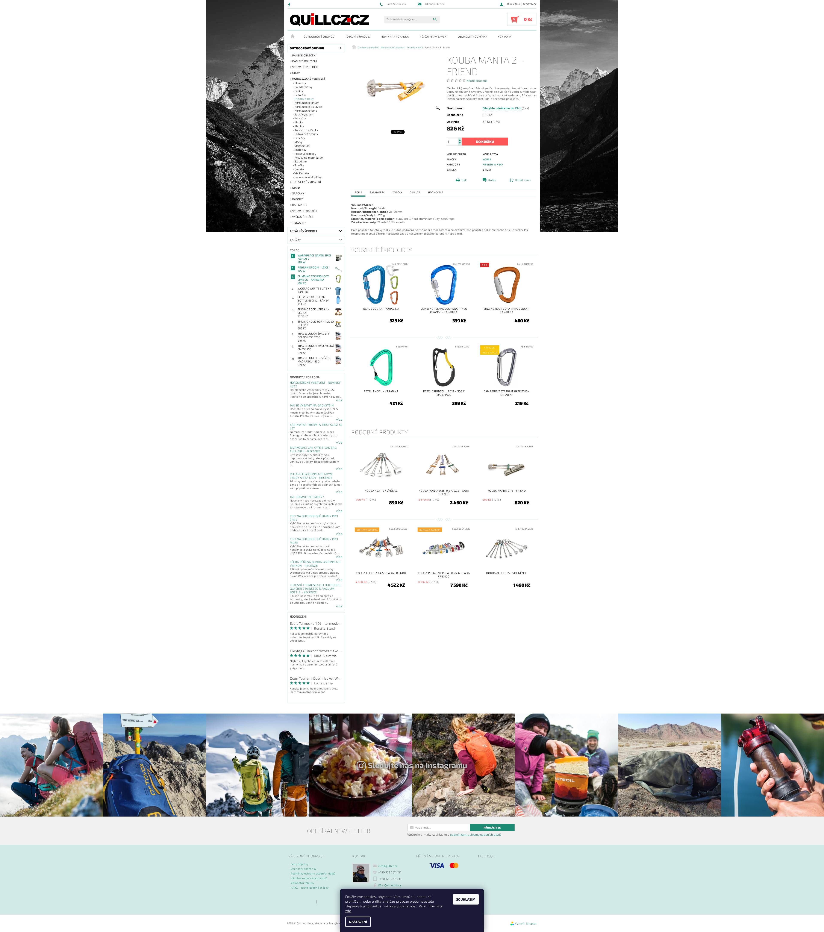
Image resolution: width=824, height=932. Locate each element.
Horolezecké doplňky (308, 177)
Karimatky (299, 205)
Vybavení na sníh (304, 211)
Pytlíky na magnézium (308, 157)
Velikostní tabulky (302, 883)
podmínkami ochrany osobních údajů (476, 834)
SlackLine (300, 161)
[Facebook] (290, 4)
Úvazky (299, 169)
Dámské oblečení (304, 61)
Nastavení (358, 922)
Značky (295, 239)
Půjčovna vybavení (433, 36)
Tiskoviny (299, 222)
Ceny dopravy (300, 864)
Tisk (464, 180)
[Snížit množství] (460, 143)
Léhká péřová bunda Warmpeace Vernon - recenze (315, 563)
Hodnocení (435, 192)
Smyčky (299, 165)
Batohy (297, 199)
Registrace (529, 4)
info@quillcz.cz (388, 866)
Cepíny (298, 91)
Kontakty (505, 36)
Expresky (300, 95)
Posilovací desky (305, 153)
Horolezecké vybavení (308, 78)
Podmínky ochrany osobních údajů (313, 873)
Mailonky (300, 149)
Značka (397, 192)
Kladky (298, 122)
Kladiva (299, 126)
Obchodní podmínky (472, 36)
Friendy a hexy (304, 98)
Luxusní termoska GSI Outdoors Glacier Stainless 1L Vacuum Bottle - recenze (315, 588)
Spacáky (298, 193)
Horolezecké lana (305, 110)
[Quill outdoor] (329, 19)
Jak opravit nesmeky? (307, 497)
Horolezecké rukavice (308, 106)
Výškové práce (303, 216)
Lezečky (299, 138)
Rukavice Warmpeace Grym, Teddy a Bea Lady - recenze (311, 475)
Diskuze (415, 192)
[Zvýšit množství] (460, 140)
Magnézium (302, 145)
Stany (296, 187)
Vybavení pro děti (305, 67)
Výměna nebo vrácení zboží (309, 878)
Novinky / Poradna (395, 36)
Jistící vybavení (304, 114)
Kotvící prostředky (306, 130)
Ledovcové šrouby (306, 134)
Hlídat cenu (523, 180)
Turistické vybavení (306, 181)
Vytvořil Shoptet (525, 923)
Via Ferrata (301, 173)
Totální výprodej (357, 36)
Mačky (298, 142)
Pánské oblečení (304, 55)
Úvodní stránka (293, 36)
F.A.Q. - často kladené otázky (310, 887)
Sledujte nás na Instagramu (417, 765)
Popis (358, 192)
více (339, 400)
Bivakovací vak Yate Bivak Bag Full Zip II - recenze (313, 449)
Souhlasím (466, 899)
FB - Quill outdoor (389, 885)
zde (348, 911)
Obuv (296, 72)
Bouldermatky (303, 87)
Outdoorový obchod (319, 36)
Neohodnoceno (477, 80)
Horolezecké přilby (306, 102)
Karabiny (300, 118)
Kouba (487, 159)
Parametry (377, 192)
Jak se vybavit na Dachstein (312, 405)
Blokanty (300, 83)
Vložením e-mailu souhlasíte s (454, 834)
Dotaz (492, 180)
